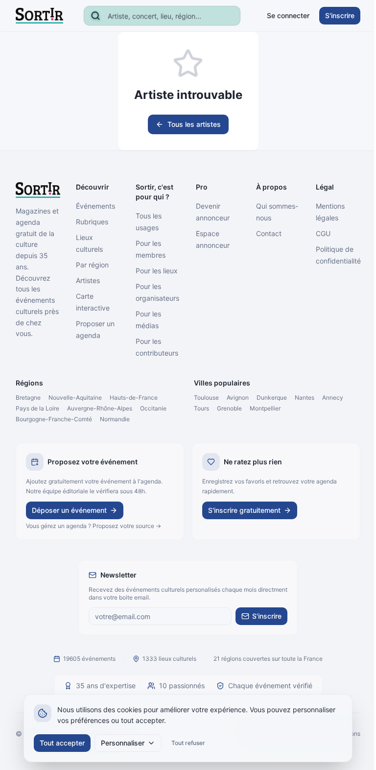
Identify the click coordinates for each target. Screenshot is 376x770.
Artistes (88, 280)
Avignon (238, 397)
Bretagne (28, 397)
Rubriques (92, 221)
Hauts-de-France (134, 397)
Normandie (115, 419)
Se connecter (288, 15)
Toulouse (206, 397)
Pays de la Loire (37, 408)
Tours (201, 408)
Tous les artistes (194, 124)
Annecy (332, 397)
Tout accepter (62, 743)
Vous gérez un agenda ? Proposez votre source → (93, 525)
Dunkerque (272, 397)
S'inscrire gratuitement (244, 510)
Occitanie (153, 408)
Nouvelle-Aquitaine (75, 397)
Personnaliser (122, 743)
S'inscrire (339, 15)
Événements (95, 206)
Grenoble (229, 408)
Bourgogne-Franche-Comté (54, 419)
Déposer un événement (69, 510)
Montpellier (265, 408)
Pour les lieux (157, 270)
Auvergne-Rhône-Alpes (99, 408)
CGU (323, 233)
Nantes (304, 397)
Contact (269, 233)
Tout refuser (188, 742)
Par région (92, 265)
